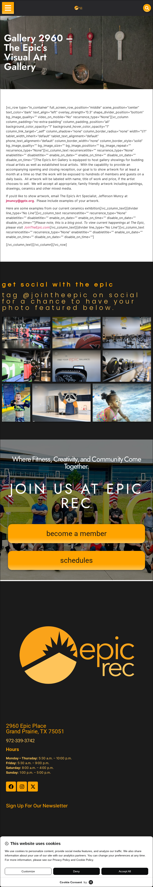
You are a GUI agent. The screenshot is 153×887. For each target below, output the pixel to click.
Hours (12, 749)
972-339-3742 (20, 740)
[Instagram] (22, 787)
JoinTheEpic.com (37, 227)
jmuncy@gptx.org (20, 201)
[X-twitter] (33, 787)
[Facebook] (11, 787)
